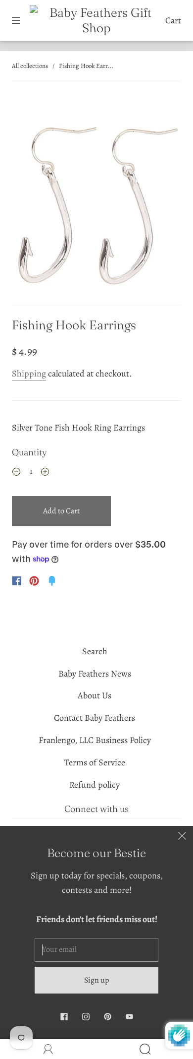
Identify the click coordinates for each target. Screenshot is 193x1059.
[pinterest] (107, 1016)
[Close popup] (182, 837)
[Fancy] (52, 581)
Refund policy (94, 785)
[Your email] (96, 950)
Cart (173, 20)
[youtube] (129, 1016)
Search (94, 651)
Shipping (29, 373)
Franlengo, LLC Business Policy (95, 740)
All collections (30, 66)
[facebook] (64, 1016)
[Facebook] (16, 581)
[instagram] (85, 1016)
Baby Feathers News (94, 674)
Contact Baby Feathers (94, 718)
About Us (94, 695)
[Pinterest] (34, 581)
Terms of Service (94, 762)
